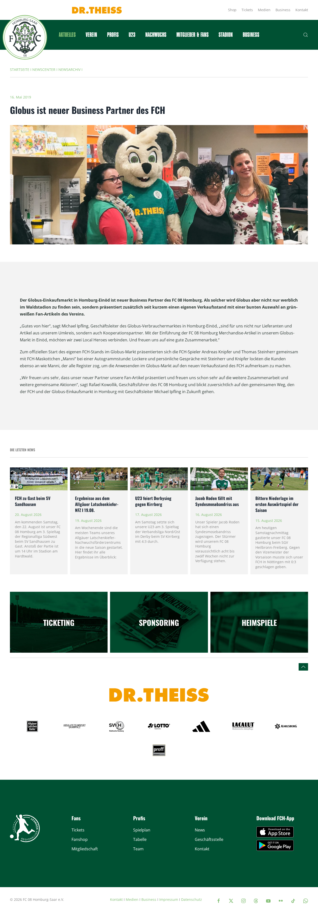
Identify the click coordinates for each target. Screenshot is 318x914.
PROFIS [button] (113, 35)
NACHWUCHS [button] (155, 35)
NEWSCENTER (43, 69)
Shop (232, 9)
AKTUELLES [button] (67, 35)
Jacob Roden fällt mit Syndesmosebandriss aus (217, 501)
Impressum (168, 899)
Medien (264, 9)
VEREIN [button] (91, 35)
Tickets (247, 9)
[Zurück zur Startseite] (24, 37)
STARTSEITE (19, 69)
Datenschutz (191, 899)
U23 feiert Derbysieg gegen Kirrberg (153, 501)
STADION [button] (226, 35)
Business (283, 9)
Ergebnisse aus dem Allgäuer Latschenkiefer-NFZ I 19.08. (97, 504)
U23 (132, 35)
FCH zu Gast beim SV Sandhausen (32, 501)
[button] (305, 35)
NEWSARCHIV (69, 69)
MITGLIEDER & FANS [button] (192, 35)
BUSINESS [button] (251, 35)
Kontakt (301, 9)
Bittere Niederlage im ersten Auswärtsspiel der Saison (277, 504)
